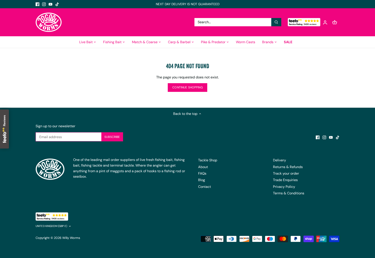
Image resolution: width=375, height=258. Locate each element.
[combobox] (232, 22)
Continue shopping (187, 87)
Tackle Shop (207, 160)
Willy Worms (71, 238)
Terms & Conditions (288, 193)
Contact (204, 186)
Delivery (279, 160)
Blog (201, 180)
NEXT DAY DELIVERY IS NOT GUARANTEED (187, 4)
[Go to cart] (334, 22)
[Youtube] (50, 4)
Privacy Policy (284, 186)
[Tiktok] (57, 4)
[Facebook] (37, 4)
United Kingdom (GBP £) (51, 226)
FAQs (202, 173)
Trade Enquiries (285, 180)
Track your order (286, 173)
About (203, 167)
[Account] (325, 22)
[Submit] (276, 22)
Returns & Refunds (288, 167)
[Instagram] (44, 4)
